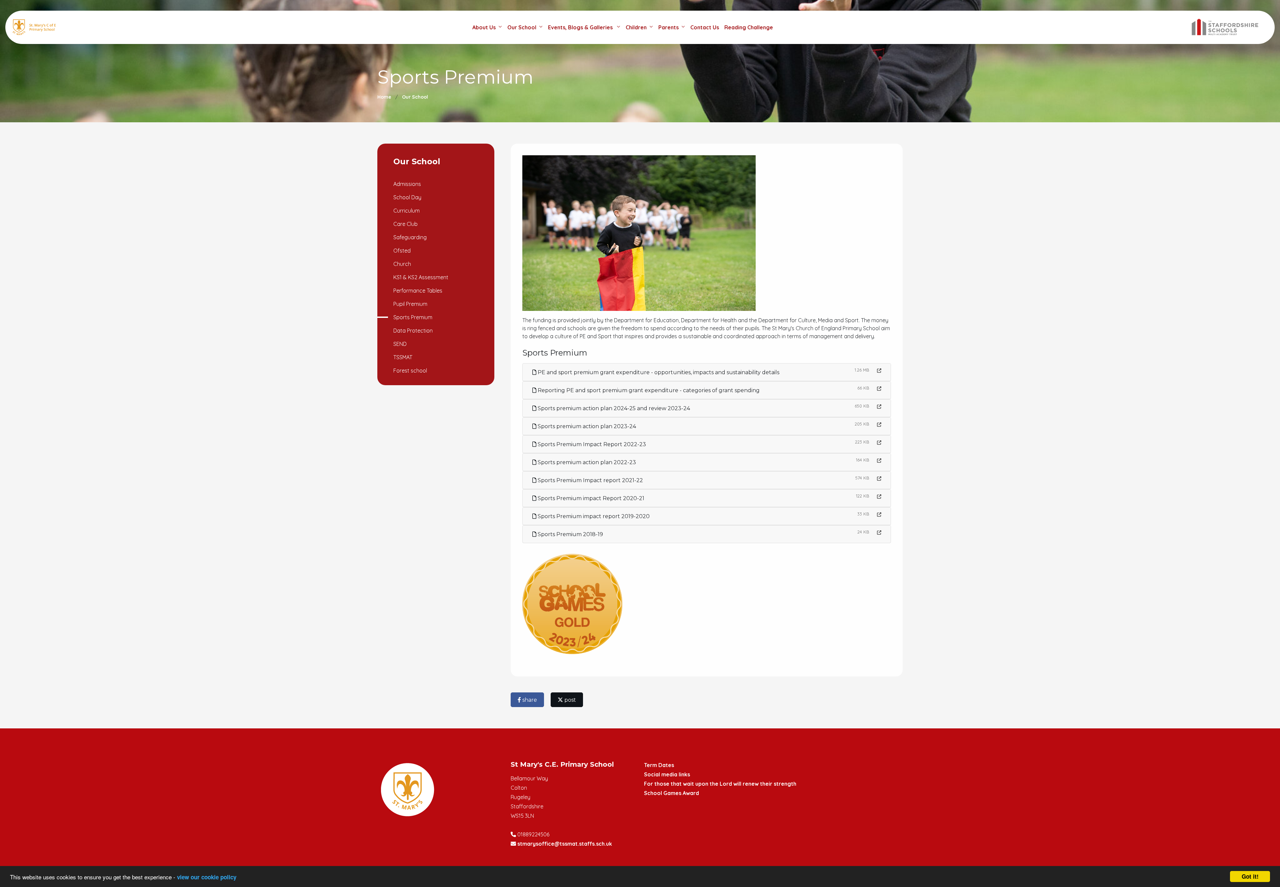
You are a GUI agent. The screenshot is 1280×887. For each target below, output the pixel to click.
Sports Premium (412, 317)
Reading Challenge (748, 27)
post (569, 700)
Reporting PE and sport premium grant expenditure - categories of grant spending (648, 390)
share (529, 700)
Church (402, 264)
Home (384, 97)
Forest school (410, 370)
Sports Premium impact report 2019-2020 (593, 516)
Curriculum (406, 210)
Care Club (405, 224)
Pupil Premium (410, 304)
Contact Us (704, 27)
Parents (668, 27)
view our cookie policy (206, 877)
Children (636, 27)
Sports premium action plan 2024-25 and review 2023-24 (613, 408)
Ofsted (402, 250)
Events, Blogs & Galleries (581, 27)
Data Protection (413, 330)
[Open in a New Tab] (879, 371)
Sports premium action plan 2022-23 (586, 462)
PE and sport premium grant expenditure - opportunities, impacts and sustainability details (657, 372)
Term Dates (659, 765)
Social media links (667, 774)
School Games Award (671, 793)
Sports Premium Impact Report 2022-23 (591, 444)
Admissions (407, 184)
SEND (400, 344)
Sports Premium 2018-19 (569, 534)
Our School (521, 27)
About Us (484, 27)
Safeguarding (410, 237)
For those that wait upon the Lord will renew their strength (720, 783)
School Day (407, 197)
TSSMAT (402, 357)
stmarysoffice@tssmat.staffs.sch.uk (564, 843)
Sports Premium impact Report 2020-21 (590, 498)
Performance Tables (417, 290)
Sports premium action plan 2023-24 (586, 426)
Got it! (1250, 876)
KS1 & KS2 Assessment (420, 277)
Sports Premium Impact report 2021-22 (589, 480)
